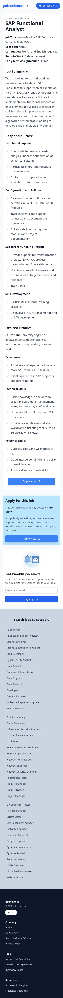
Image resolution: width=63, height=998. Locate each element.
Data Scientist (14, 684)
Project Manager (16, 796)
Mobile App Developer (19, 753)
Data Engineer (15, 678)
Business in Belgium (16, 985)
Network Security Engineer (22, 771)
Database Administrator (20, 672)
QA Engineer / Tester (18, 804)
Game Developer (16, 723)
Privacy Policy (12, 943)
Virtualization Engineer (20, 871)
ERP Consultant (15, 708)
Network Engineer (17, 765)
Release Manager (16, 810)
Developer (12, 690)
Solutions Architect (17, 835)
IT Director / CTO (16, 741)
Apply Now (29, 481)
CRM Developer (15, 653)
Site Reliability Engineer (20, 822)
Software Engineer (17, 829)
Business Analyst (16, 641)
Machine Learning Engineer (22, 747)
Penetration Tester (17, 777)
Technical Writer (16, 859)
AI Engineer (13, 629)
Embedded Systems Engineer (23, 702)
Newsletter (11, 932)
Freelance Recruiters (17, 990)
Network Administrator (19, 759)
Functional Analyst (17, 717)
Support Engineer (17, 841)
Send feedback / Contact (19, 938)
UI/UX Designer (15, 865)
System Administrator (19, 847)
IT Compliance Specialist (20, 735)
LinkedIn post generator (19, 964)
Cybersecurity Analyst (19, 660)
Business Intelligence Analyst (23, 647)
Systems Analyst (16, 853)
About (8, 927)
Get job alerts (50, 5)
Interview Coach (14, 969)
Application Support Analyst (22, 635)
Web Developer (15, 877)
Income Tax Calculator (17, 959)
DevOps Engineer (16, 696)
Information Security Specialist (24, 729)
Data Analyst (14, 666)
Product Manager (16, 783)
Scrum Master (15, 816)
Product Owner (15, 789)
